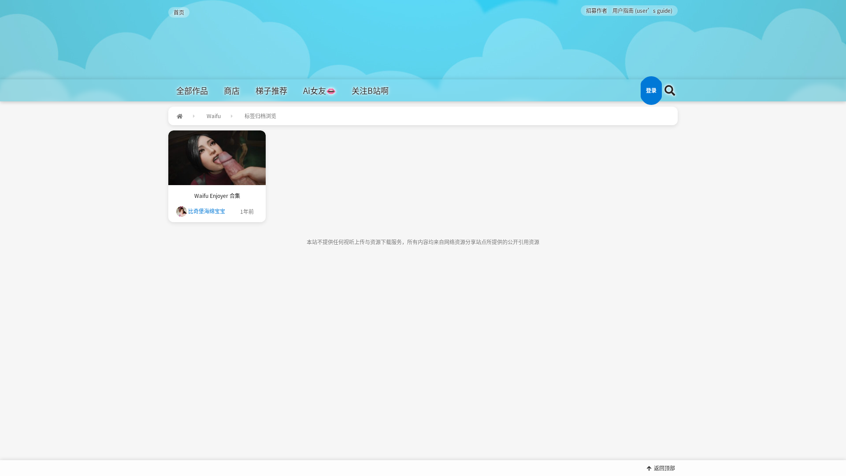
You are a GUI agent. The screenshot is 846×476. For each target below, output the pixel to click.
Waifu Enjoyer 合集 (217, 195)
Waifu (214, 115)
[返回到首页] (179, 116)
